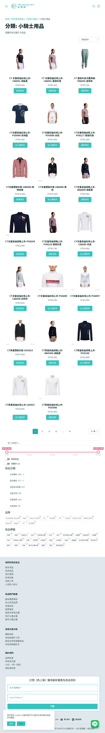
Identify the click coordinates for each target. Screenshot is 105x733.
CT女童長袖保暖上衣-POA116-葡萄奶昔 (52, 243)
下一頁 (93, 431)
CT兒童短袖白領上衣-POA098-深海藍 (20, 134)
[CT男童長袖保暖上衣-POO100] (85, 330)
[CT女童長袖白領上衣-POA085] (52, 276)
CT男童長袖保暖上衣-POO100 (85, 352)
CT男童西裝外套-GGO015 (20, 350)
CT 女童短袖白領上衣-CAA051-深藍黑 (20, 79)
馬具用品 (9, 571)
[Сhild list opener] (23, 474)
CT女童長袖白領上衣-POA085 (52, 296)
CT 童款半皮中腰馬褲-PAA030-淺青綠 (85, 79)
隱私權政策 (10, 668)
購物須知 (9, 634)
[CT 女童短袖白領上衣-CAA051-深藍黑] (20, 58)
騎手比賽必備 (11, 619)
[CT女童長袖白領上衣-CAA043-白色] (85, 222)
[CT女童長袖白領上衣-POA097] (85, 276)
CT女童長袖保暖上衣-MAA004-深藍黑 (85, 188)
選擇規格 (20, 90)
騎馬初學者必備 (12, 612)
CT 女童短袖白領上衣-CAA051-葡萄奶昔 (52, 79)
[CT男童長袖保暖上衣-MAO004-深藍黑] (52, 330)
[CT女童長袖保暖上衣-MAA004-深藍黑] (85, 167)
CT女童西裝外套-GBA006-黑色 (52, 188)
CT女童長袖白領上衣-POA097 (85, 296)
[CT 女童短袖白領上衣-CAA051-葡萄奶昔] (52, 58)
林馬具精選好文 (12, 644)
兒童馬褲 (16, 499)
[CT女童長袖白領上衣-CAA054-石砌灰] (20, 276)
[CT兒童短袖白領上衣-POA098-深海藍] (20, 113)
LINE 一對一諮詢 (13, 664)
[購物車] (98, 6)
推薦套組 (9, 609)
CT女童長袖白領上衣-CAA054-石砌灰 (20, 297)
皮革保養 (9, 577)
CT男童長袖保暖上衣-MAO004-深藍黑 (52, 352)
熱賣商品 (9, 606)
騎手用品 (9, 567)
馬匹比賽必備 (11, 616)
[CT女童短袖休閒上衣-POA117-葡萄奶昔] (85, 113)
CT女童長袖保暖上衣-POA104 (20, 241)
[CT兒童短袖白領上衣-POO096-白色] (52, 113)
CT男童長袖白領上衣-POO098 (52, 406)
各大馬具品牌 (11, 602)
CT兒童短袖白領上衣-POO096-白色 (52, 134)
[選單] (6, 6)
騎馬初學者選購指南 (14, 641)
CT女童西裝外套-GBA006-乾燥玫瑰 (20, 188)
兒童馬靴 (15, 506)
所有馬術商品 (17, 19)
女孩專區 (15, 474)
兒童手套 (15, 493)
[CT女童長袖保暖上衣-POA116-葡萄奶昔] (52, 222)
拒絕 (21, 724)
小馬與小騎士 (32, 19)
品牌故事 (9, 658)
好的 (11, 724)
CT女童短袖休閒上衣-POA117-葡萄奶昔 (85, 134)
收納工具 (9, 581)
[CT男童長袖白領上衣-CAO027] (20, 385)
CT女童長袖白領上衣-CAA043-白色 (85, 243)
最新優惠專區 (11, 599)
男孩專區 (15, 481)
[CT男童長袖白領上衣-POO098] (52, 385)
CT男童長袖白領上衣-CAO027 (20, 404)
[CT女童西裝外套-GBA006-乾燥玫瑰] (20, 167)
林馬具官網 (10, 661)
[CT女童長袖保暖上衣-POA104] (20, 222)
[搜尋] (94, 6)
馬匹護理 (9, 574)
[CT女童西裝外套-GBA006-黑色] (52, 167)
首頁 (7, 19)
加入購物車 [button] (20, 145)
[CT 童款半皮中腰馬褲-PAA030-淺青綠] (85, 58)
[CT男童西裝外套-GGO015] (20, 330)
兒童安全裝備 (17, 487)
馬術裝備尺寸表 (12, 637)
